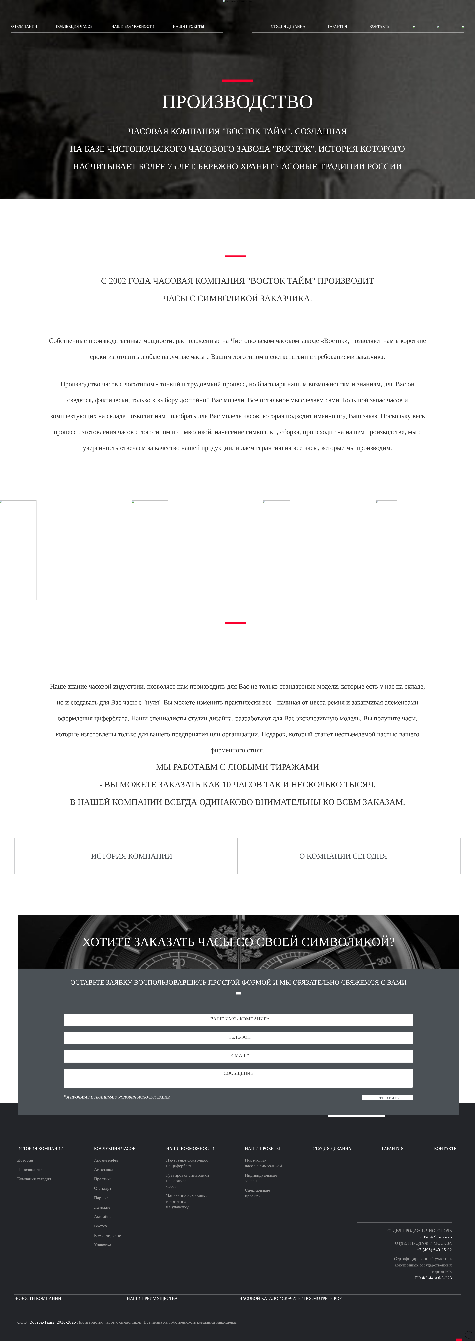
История (25, 1160)
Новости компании (37, 1298)
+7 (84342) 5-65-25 (434, 1237)
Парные (101, 1197)
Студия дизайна (288, 26)
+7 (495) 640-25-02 (434, 1249)
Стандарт (102, 1188)
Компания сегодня (34, 1178)
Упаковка (102, 1244)
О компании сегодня (343, 856)
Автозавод (103, 1169)
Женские (102, 1207)
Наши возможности (132, 26)
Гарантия (337, 26)
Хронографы (106, 1160)
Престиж (102, 1178)
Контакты (380, 26)
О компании (24, 26)
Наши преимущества (152, 1298)
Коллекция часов (74, 26)
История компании (131, 856)
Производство (30, 1169)
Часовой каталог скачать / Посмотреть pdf (290, 1298)
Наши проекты (188, 26)
